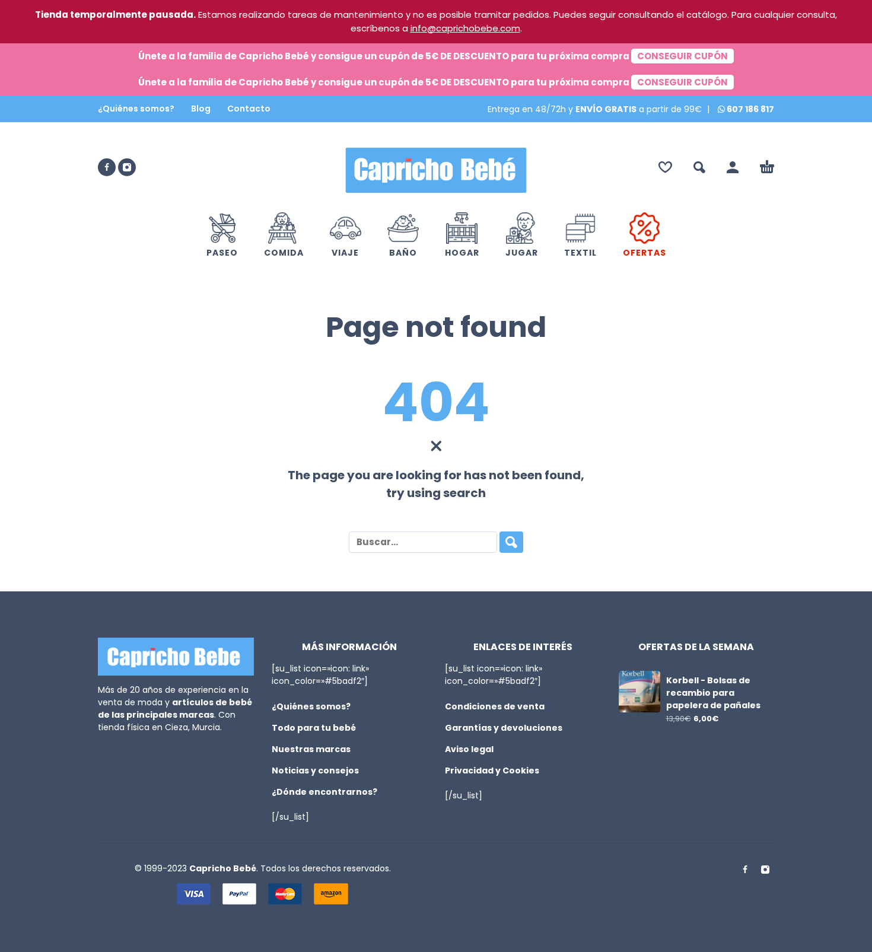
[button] (699, 167)
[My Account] (733, 167)
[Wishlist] (665, 167)
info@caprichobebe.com (465, 28)
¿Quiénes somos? (136, 108)
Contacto (248, 108)
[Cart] (767, 167)
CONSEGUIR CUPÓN (682, 56)
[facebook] (107, 167)
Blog (201, 108)
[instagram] (127, 167)
